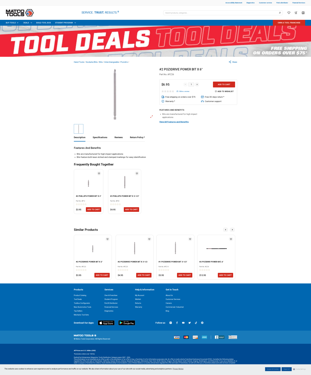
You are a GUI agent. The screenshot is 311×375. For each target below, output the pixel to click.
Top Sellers (78, 311)
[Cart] (296, 12)
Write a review (184, 91)
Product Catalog (80, 295)
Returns (138, 303)
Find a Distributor (111, 303)
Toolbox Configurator (82, 303)
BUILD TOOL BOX (43, 23)
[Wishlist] (288, 12)
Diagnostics (108, 311)
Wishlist (138, 299)
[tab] (79, 137)
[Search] (280, 13)
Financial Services (111, 307)
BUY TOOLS (11, 23)
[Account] (303, 12)
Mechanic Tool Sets (81, 315)
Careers (169, 303)
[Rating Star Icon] (77, 204)
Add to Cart (224, 84)
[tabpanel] (155, 152)
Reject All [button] (287, 369)
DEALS (26, 23)
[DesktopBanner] (155, 41)
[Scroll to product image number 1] (78, 129)
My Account (139, 295)
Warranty (138, 307)
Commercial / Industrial (175, 307)
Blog (167, 311)
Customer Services (173, 299)
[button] (299, 369)
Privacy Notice (178, 369)
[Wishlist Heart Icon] (99, 173)
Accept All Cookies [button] (273, 369)
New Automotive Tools (82, 307)
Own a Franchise (110, 295)
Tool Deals (78, 299)
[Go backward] (225, 230)
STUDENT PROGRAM (64, 23)
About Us (169, 295)
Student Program (111, 299)
